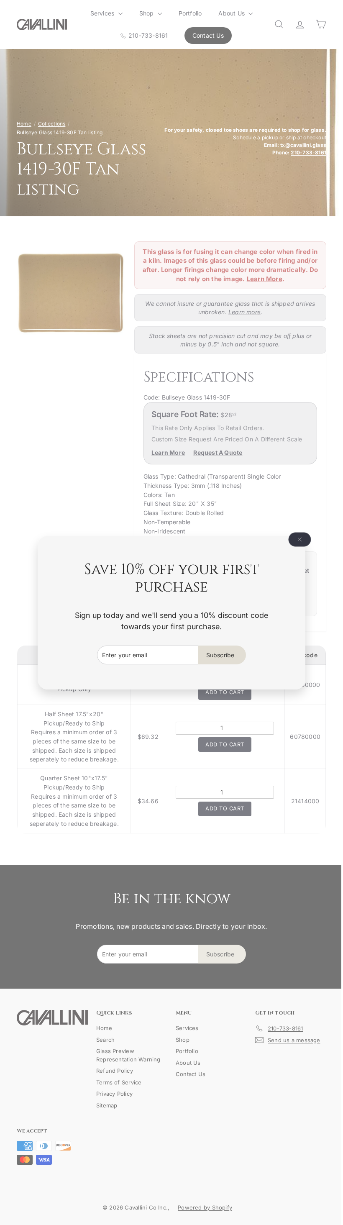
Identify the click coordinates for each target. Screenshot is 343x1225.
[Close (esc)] (296, 539)
